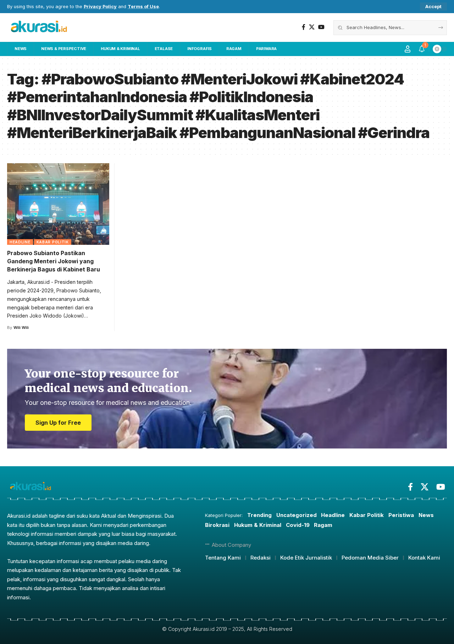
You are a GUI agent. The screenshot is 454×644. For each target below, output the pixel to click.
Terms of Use (143, 6)
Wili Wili (21, 327)
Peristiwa (401, 515)
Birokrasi (217, 525)
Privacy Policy (100, 6)
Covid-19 (298, 525)
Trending (259, 515)
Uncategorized (296, 515)
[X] (311, 27)
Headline (20, 242)
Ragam (323, 525)
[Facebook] (303, 27)
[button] (433, 6)
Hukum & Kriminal (257, 525)
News (426, 515)
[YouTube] (321, 27)
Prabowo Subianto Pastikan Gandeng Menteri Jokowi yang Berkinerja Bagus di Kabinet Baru (53, 261)
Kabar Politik (53, 242)
